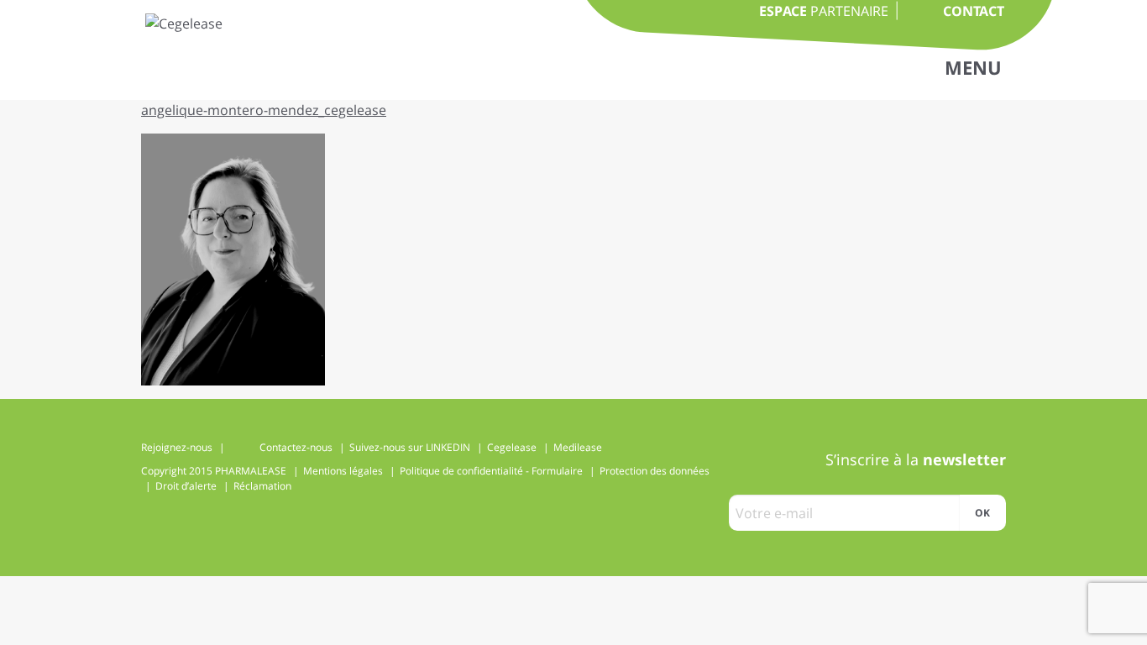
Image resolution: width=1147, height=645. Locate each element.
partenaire (823, 11)
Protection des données (655, 471)
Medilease (577, 447)
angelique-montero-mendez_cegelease (263, 110)
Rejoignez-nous (176, 447)
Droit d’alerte (186, 486)
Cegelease (512, 447)
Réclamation (262, 486)
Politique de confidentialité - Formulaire (491, 471)
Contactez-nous (296, 447)
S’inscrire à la (915, 459)
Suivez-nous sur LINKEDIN (409, 447)
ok (982, 513)
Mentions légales (343, 471)
